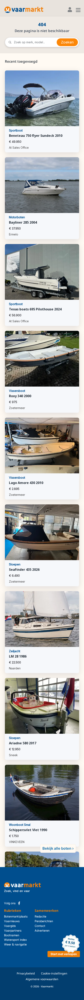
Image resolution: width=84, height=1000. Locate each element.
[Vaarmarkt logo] (23, 10)
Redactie (40, 916)
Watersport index (15, 939)
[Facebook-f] (19, 903)
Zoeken (67, 42)
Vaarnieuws (12, 921)
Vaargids (10, 926)
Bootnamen (11, 935)
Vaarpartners (12, 930)
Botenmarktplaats (16, 916)
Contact (40, 926)
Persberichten (40, 921)
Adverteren (40, 930)
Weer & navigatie (15, 944)
